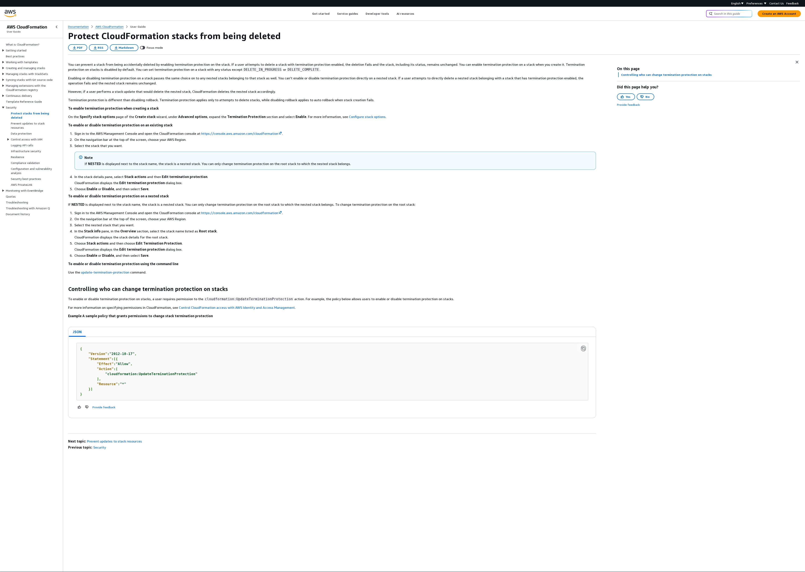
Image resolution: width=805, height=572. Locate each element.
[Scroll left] (309, 13)
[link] (138, 27)
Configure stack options (367, 117)
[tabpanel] (332, 377)
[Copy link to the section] (64, 289)
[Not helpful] (87, 407)
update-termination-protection (105, 272)
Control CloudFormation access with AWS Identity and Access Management (237, 307)
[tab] (77, 331)
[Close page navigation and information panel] (797, 62)
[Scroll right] (417, 13)
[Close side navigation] (57, 27)
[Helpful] (79, 407)
